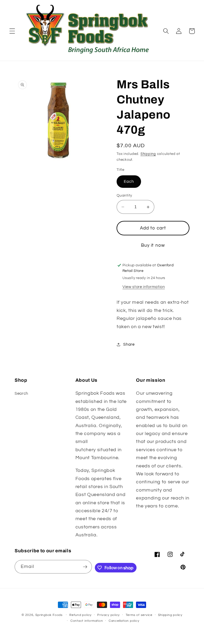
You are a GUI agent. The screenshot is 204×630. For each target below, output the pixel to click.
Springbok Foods (49, 615)
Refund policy (80, 615)
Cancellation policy (124, 621)
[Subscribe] (85, 567)
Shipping (148, 154)
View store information (143, 287)
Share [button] (128, 344)
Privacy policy (108, 615)
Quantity (124, 195)
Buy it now (153, 245)
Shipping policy (170, 615)
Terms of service (139, 615)
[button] (12, 31)
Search (21, 393)
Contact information (86, 621)
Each (129, 181)
